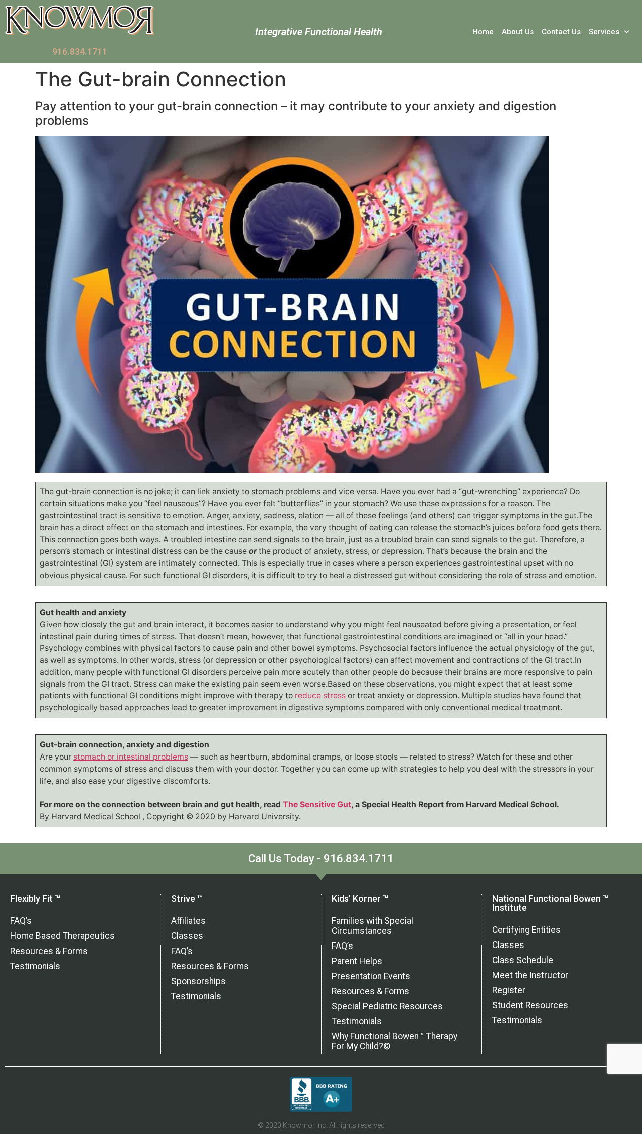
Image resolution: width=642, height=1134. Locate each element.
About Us (518, 31)
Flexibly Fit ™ (35, 898)
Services (604, 31)
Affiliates (188, 921)
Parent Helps (357, 961)
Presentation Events (371, 976)
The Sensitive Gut (317, 804)
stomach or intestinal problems (130, 757)
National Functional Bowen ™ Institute (550, 903)
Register (508, 990)
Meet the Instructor (530, 975)
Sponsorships (198, 981)
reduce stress (320, 695)
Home (483, 31)
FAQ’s (21, 921)
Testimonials (35, 966)
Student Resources (530, 1005)
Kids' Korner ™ (360, 898)
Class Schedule (522, 960)
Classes (187, 936)
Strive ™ (187, 898)
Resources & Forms (49, 951)
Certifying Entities (526, 930)
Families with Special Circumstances (372, 926)
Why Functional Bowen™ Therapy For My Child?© (394, 1041)
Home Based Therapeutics (62, 936)
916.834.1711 (79, 52)
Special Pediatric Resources (387, 1006)
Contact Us (561, 31)
